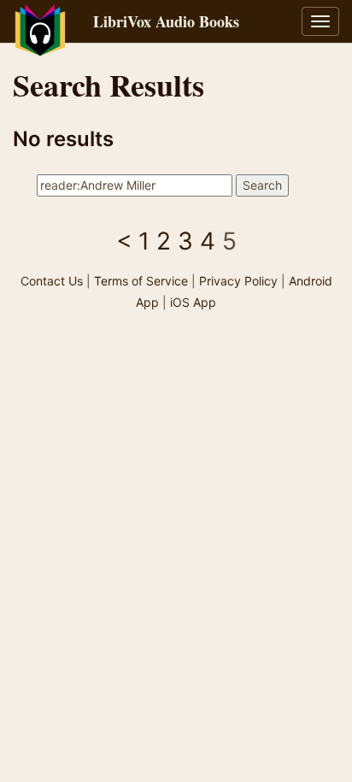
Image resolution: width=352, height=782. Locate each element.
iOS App (193, 302)
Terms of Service (141, 280)
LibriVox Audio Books (166, 21)
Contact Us (52, 280)
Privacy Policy (238, 280)
